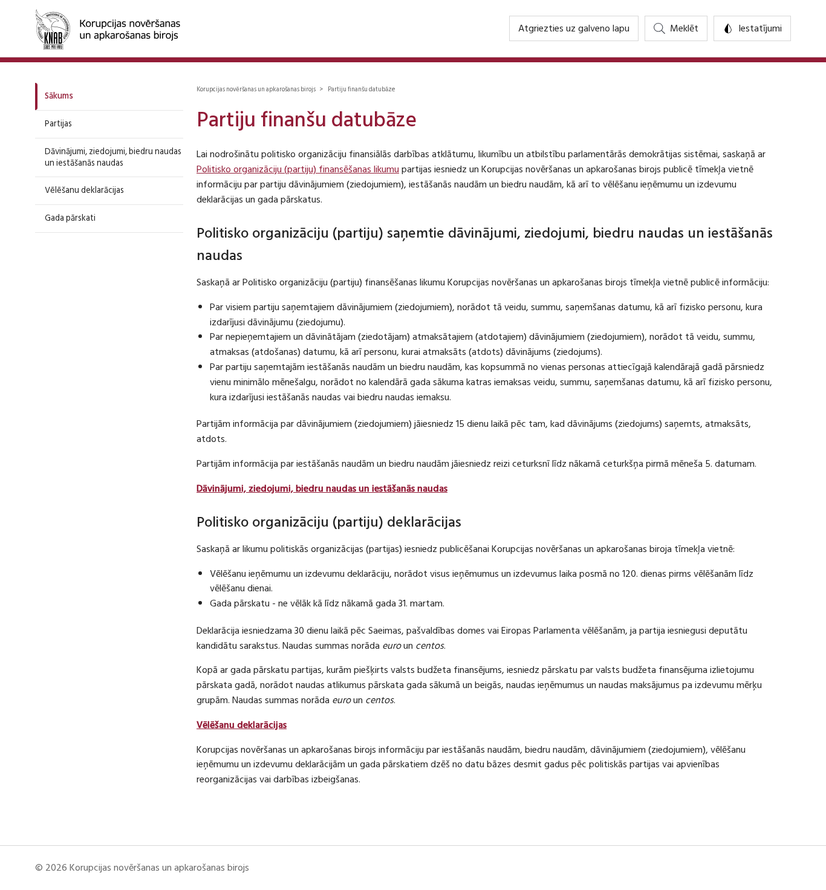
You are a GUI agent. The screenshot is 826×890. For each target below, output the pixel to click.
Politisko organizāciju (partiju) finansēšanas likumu (298, 169)
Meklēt (684, 28)
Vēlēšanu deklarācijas (84, 190)
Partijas (58, 124)
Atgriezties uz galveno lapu (573, 28)
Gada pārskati (70, 218)
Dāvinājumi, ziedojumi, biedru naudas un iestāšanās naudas (113, 157)
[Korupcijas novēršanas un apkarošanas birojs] (107, 28)
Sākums (59, 96)
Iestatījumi (760, 28)
